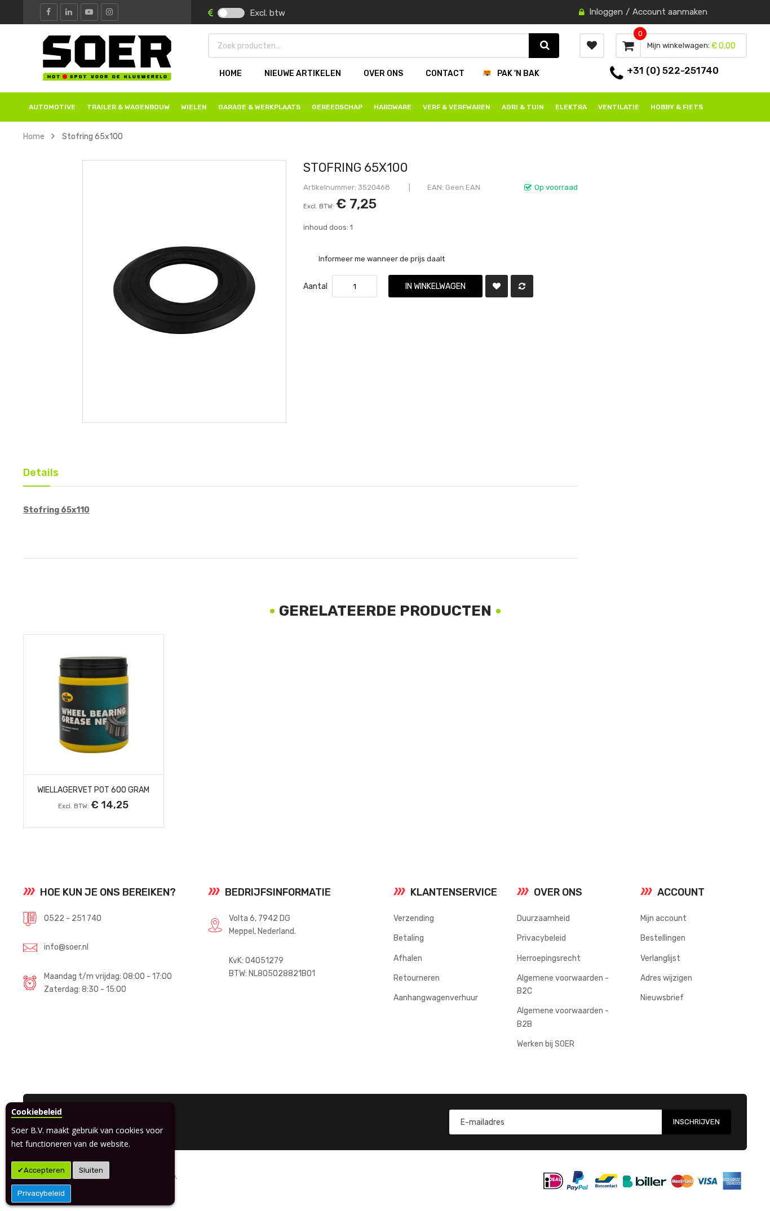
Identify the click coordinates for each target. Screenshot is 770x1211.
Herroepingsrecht (549, 958)
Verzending (413, 918)
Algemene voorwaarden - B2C (563, 984)
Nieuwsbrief (662, 997)
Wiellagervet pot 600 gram (93, 789)
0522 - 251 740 (72, 918)
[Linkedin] (69, 12)
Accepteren (44, 1170)
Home (34, 136)
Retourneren (416, 977)
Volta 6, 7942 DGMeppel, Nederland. (262, 925)
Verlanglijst (660, 958)
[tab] (36, 472)
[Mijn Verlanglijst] (591, 45)
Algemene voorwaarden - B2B (563, 1017)
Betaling (408, 937)
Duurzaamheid (543, 918)
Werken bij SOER (545, 1043)
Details (36, 470)
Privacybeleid (41, 1193)
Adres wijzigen (666, 977)
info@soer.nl (66, 946)
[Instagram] (109, 12)
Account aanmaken (669, 12)
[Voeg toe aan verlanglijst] (496, 286)
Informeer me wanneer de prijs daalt (381, 258)
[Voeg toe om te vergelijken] (522, 286)
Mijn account (663, 918)
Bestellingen (662, 937)
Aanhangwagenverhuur (435, 997)
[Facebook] (48, 12)
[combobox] (369, 45)
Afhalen (407, 958)
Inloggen (606, 12)
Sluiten (91, 1170)
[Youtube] (89, 12)
